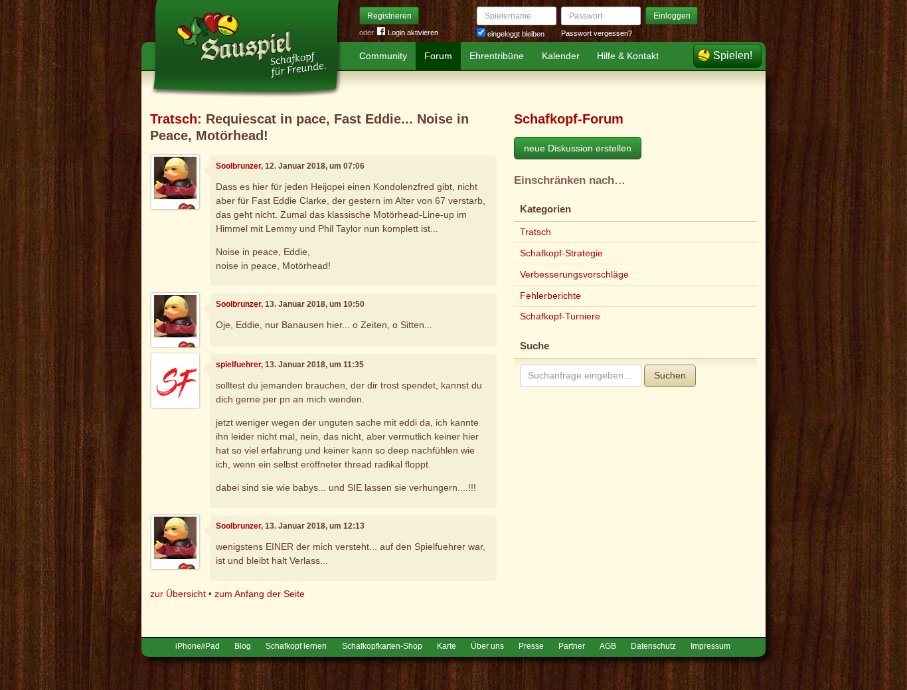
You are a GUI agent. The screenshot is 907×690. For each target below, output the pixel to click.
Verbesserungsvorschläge (574, 274)
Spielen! (732, 55)
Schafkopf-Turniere (560, 316)
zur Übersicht (178, 593)
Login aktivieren (413, 33)
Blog (242, 646)
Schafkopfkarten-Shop (382, 646)
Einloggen (672, 16)
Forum (438, 55)
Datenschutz (653, 646)
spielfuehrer (238, 364)
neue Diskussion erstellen (577, 148)
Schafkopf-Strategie (561, 253)
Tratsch (173, 119)
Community (383, 55)
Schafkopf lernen (296, 646)
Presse (531, 646)
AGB (608, 646)
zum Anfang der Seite (259, 593)
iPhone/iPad (197, 646)
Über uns (487, 646)
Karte (446, 646)
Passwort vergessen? (596, 33)
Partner (571, 646)
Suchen (670, 375)
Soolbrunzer (238, 166)
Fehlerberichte (550, 295)
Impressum (710, 646)
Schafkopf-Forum (568, 119)
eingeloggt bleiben (514, 34)
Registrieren (389, 16)
